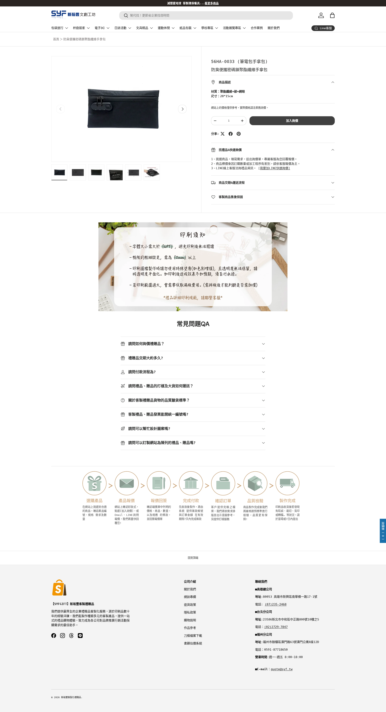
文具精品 (142, 28)
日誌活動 (120, 28)
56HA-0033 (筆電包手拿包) (239, 61)
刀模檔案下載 (193, 636)
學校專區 (207, 28)
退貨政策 (190, 605)
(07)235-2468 (275, 604)
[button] (332, 15)
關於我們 (274, 28)
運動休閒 (164, 28)
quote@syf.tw (282, 669)
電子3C (100, 28)
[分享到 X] (223, 134)
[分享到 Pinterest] (239, 134)
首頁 (56, 39)
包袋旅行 (57, 28)
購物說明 (190, 620)
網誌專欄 (190, 597)
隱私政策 (190, 612)
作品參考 (190, 628)
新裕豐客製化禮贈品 (71, 697)
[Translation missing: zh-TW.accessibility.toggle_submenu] (66, 28)
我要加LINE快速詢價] (275, 168)
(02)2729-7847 (276, 627)
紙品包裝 (186, 28)
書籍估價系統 (193, 643)
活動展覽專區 (232, 28)
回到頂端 (193, 557)
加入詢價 (292, 121)
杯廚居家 (79, 28)
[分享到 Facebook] (231, 134)
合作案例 (257, 28)
